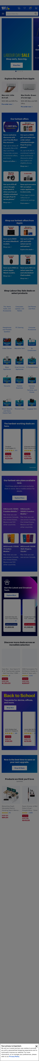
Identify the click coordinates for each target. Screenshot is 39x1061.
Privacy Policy (14, 1056)
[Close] (36, 1046)
